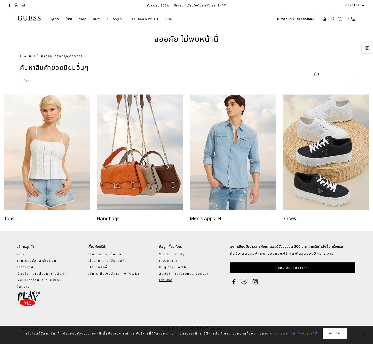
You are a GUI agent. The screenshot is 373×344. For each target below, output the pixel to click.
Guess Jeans (116, 19)
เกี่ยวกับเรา (168, 261)
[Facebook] (9, 5)
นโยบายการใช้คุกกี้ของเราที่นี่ (293, 333)
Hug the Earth (172, 267)
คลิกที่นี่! (221, 5)
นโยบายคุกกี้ (97, 267)
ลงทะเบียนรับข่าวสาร (293, 268)
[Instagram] (23, 5)
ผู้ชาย (69, 19)
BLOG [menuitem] (168, 19)
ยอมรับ (335, 333)
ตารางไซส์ (24, 267)
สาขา (20, 254)
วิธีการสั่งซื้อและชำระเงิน (36, 261)
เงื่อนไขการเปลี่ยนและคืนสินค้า (41, 273)
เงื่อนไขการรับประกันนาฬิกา (38, 280)
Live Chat (165, 280)
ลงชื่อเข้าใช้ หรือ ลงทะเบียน (297, 19)
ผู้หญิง (55, 19)
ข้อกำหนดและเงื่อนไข (105, 254)
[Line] (16, 5)
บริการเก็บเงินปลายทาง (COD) (113, 273)
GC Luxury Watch (145, 19)
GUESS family (172, 254)
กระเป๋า (82, 19)
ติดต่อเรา (24, 286)
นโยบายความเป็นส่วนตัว (107, 261)
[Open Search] (340, 19)
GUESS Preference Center (184, 273)
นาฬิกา (97, 19)
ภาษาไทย (353, 5)
